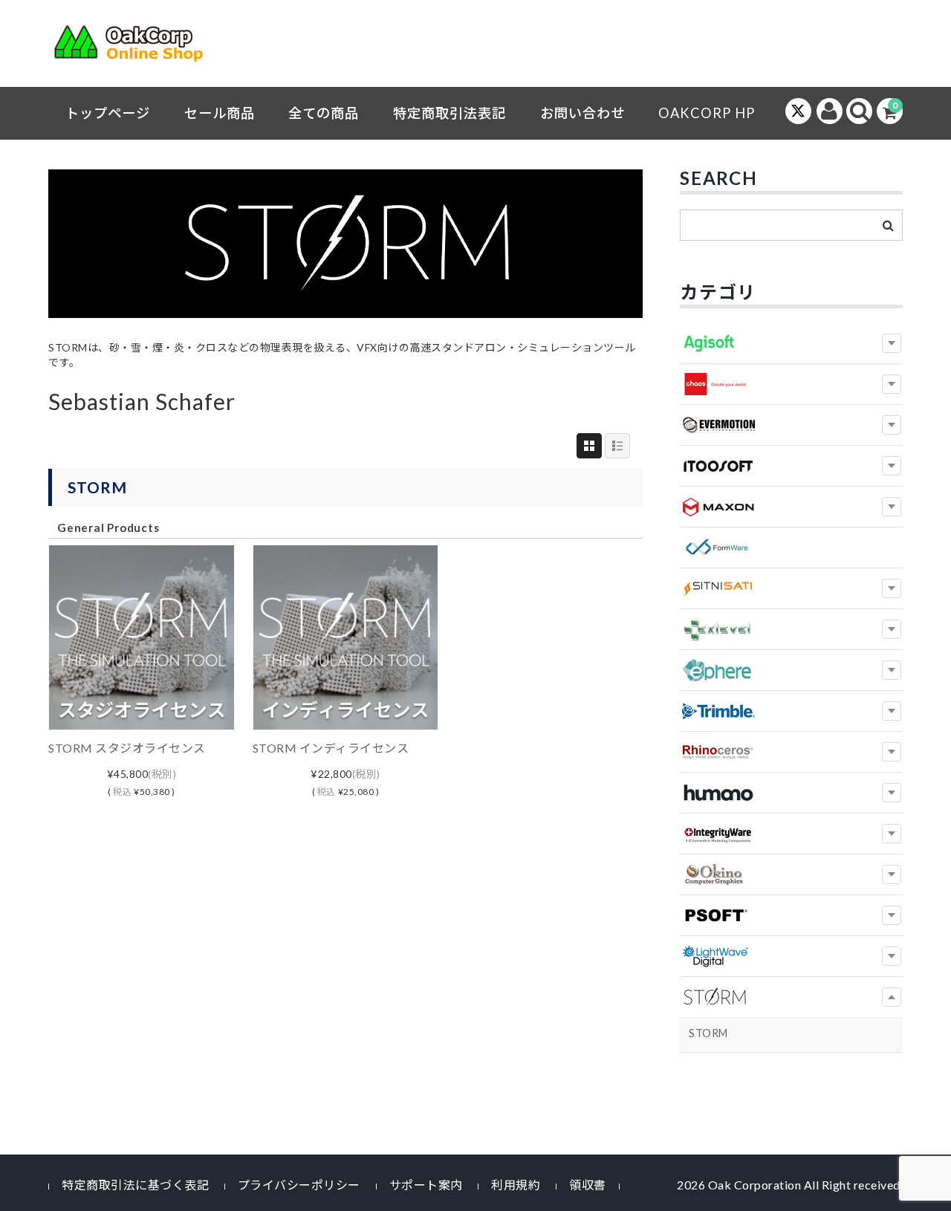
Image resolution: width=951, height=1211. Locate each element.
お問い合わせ (582, 113)
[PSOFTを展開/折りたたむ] (891, 915)
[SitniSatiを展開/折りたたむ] (891, 588)
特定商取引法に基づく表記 (135, 1185)
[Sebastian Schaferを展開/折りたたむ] (891, 997)
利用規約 (515, 1185)
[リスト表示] (617, 445)
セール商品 (219, 113)
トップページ (107, 113)
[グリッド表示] (589, 445)
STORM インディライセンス (331, 748)
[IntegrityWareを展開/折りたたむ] (891, 833)
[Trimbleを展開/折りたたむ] (891, 711)
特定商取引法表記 (449, 113)
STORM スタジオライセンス (127, 748)
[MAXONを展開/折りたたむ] (891, 506)
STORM (97, 487)
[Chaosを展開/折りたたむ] (891, 384)
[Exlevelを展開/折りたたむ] (891, 629)
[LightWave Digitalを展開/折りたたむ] (891, 956)
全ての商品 (323, 113)
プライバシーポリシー (299, 1185)
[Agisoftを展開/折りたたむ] (891, 343)
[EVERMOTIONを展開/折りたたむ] (891, 425)
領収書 (587, 1185)
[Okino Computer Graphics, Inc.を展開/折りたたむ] (891, 874)
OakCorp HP (706, 113)
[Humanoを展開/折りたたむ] (891, 792)
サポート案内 (426, 1185)
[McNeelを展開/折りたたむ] (891, 752)
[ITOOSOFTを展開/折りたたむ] (891, 465)
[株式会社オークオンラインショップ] (137, 46)
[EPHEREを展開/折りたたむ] (891, 670)
